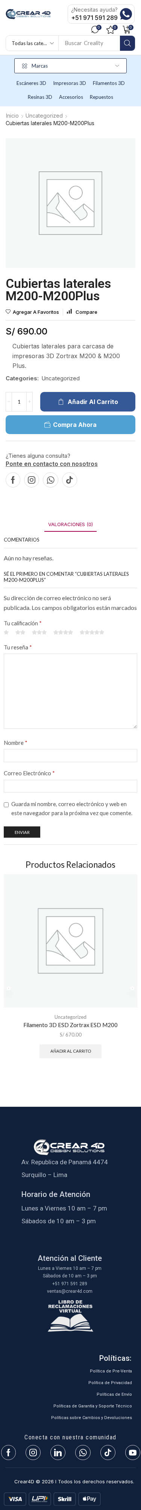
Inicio (12, 115)
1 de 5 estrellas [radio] (6, 633)
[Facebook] (13, 479)
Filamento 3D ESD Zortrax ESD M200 (70, 1024)
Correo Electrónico (29, 773)
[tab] (70, 524)
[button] (96, 29)
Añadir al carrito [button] (70, 1051)
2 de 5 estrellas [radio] (20, 633)
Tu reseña (18, 647)
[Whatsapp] (50, 479)
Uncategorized (44, 115)
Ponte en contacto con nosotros (52, 464)
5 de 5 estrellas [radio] (92, 633)
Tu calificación (23, 623)
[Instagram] (31, 479)
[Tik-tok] (69, 479)
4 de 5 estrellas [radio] (63, 633)
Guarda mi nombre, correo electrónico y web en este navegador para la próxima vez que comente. (71, 808)
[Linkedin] (57, 1452)
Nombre (15, 742)
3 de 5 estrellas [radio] (39, 633)
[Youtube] (132, 1452)
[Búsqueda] (127, 43)
